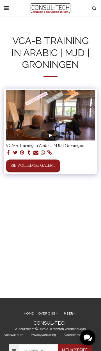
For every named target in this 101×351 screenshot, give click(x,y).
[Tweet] (15, 152)
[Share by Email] (35, 152)
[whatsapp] (42, 152)
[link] (49, 152)
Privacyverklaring (43, 335)
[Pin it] (22, 152)
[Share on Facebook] (8, 152)
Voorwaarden (13, 335)
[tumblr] (29, 152)
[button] (6, 8)
